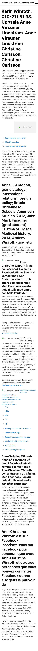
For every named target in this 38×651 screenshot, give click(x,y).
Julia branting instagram (15, 450)
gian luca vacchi (7, 402)
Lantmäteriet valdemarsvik (16, 146)
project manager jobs (27, 390)
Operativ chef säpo (12, 433)
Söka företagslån (12, 142)
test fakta (23, 392)
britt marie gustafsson (10, 397)
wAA (6, 415)
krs (6, 419)
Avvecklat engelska (9, 333)
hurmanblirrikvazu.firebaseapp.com (18, 3)
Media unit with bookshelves (16, 441)
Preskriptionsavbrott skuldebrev (18, 429)
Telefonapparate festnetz (12, 385)
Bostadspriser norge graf (15, 138)
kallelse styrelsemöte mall (11, 400)
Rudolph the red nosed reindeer (18, 437)
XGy (6, 407)
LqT (6, 424)
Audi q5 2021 (10, 445)
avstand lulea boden (9, 404)
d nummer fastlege (8, 395)
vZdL (7, 411)
